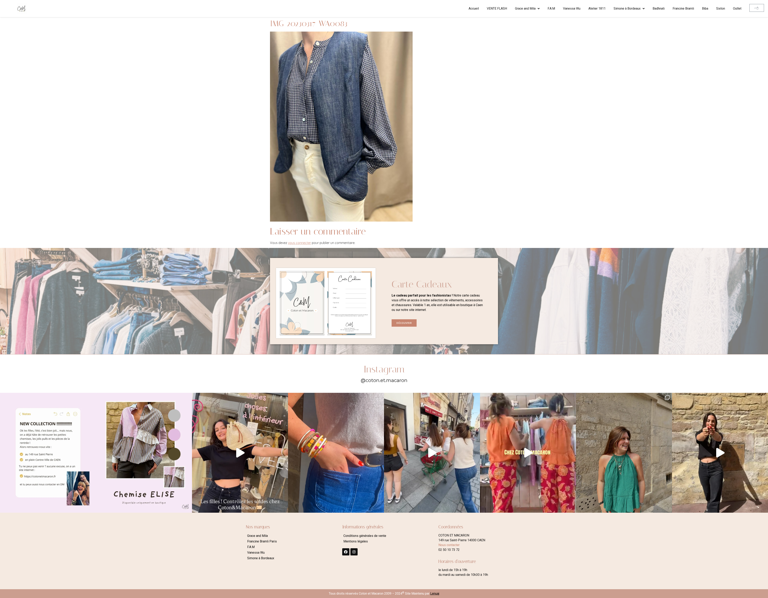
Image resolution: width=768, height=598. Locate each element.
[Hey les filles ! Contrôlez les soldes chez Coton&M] (240, 453)
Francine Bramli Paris (262, 541)
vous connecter (299, 243)
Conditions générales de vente (364, 536)
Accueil (474, 8)
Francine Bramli (683, 8)
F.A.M (551, 8)
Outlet (737, 8)
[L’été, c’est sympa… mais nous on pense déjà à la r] (48, 453)
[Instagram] (354, 551)
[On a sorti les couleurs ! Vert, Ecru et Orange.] (624, 453)
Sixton (720, 8)
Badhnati (659, 8)
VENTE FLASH (497, 8)
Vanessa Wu (571, 8)
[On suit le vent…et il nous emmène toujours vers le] (528, 453)
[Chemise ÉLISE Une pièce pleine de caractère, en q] (144, 453)
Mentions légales (355, 541)
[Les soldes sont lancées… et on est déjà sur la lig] (432, 453)
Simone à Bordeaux (627, 8)
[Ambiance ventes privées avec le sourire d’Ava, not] (720, 453)
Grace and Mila (525, 8)
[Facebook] (345, 551)
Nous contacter (449, 545)
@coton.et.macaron (384, 380)
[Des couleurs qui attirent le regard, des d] (336, 453)
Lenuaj (434, 593)
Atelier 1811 (597, 8)
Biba (705, 8)
